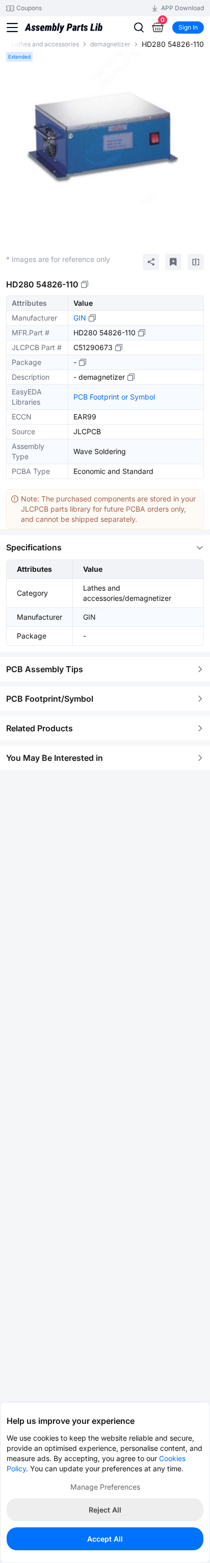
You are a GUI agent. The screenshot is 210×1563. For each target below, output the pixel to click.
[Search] (139, 27)
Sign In (188, 27)
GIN (79, 317)
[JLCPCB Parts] (63, 27)
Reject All (105, 1509)
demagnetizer (110, 44)
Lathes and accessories (45, 44)
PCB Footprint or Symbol (114, 396)
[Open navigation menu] (12, 27)
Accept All (105, 1538)
